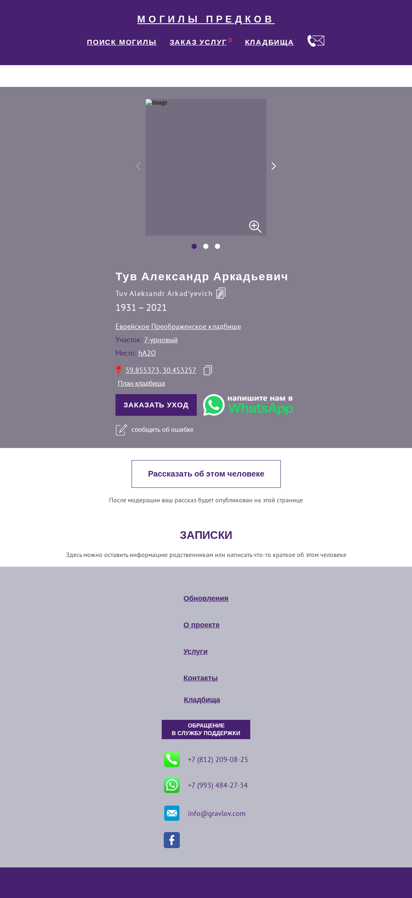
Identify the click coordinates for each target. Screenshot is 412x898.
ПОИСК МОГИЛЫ (122, 42)
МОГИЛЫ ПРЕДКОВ (206, 19)
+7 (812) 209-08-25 (218, 759)
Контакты (200, 678)
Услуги (195, 651)
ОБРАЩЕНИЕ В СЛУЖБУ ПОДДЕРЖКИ (206, 729)
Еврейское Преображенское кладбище (178, 326)
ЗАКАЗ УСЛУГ (198, 42)
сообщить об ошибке (163, 429)
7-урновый (161, 339)
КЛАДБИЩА (269, 42)
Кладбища (202, 700)
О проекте (201, 625)
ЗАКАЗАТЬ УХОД (156, 405)
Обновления (206, 598)
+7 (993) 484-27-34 (218, 785)
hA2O (147, 353)
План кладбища (141, 383)
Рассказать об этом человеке (206, 474)
